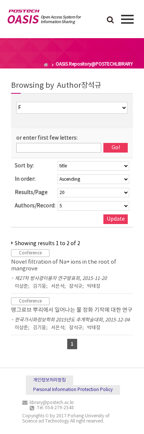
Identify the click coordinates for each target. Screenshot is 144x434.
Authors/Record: (35, 206)
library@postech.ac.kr (52, 402)
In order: (25, 179)
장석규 (75, 286)
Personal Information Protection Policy (73, 389)
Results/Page (31, 193)
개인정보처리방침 (49, 380)
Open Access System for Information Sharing (44, 18)
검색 (110, 20)
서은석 (57, 286)
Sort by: (24, 166)
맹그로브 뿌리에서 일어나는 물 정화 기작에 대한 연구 (72, 310)
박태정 (93, 286)
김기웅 (39, 286)
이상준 (21, 286)
